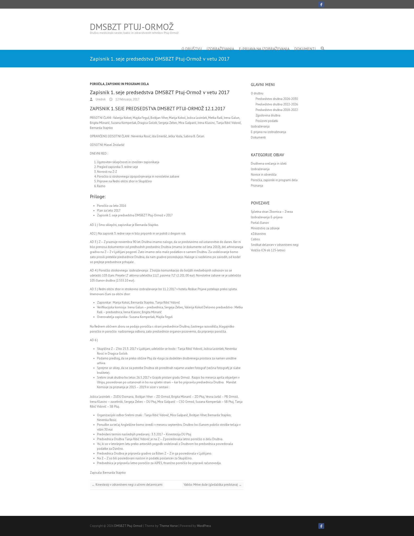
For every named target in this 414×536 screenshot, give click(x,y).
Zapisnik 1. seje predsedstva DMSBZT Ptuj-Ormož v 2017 (135, 215)
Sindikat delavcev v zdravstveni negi (275, 245)
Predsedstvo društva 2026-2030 (277, 99)
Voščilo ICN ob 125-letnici (268, 250)
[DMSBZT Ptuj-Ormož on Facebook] (321, 4)
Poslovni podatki (267, 121)
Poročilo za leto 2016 (111, 206)
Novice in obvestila (263, 175)
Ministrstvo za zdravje (265, 228)
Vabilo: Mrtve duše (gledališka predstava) (213, 485)
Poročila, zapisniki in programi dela (119, 84)
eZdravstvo (258, 234)
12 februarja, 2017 (127, 99)
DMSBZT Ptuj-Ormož (132, 26)
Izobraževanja (220, 41)
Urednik (100, 99)
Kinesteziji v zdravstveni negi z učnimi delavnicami (127, 485)
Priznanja (257, 186)
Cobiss (255, 239)
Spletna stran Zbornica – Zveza (272, 212)
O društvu (192, 41)
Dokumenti (305, 41)
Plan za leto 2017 (109, 210)
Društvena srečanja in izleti (269, 163)
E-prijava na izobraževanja (264, 41)
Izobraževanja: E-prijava (266, 217)
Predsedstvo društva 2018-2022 (277, 110)
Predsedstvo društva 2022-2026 (277, 104)
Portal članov (260, 223)
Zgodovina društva (268, 115)
